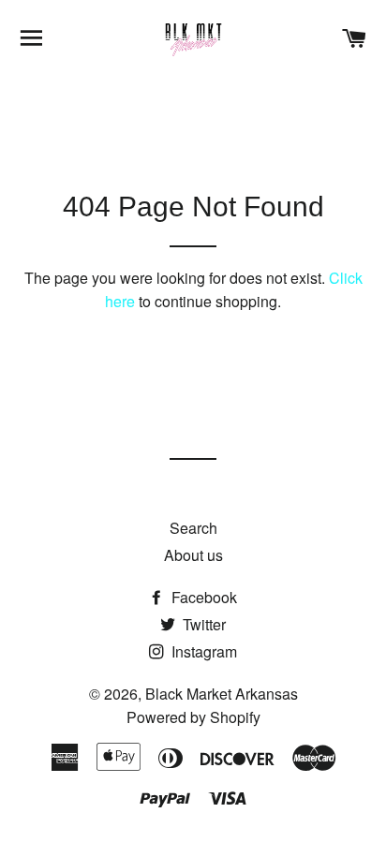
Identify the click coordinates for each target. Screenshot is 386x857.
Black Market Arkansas (221, 693)
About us (193, 555)
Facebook (202, 597)
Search (193, 528)
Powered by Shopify (193, 717)
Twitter (202, 624)
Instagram (202, 651)
